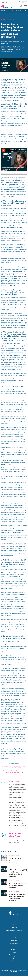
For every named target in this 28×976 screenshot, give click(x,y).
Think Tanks (14, 927)
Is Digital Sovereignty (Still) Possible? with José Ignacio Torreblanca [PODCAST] (18, 873)
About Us (14, 922)
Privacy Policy (14, 940)
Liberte (5, 42)
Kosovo (21, 48)
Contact (14, 949)
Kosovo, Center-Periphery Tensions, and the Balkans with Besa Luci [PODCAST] (19, 10)
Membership (14, 924)
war (20, 49)
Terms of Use (14, 937)
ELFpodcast (4, 48)
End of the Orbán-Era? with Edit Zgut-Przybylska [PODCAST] (18, 885)
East (19, 46)
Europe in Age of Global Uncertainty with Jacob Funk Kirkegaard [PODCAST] (17, 897)
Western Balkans (6, 51)
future (11, 48)
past (17, 49)
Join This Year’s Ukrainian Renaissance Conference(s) (17, 861)
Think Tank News (5, 10)
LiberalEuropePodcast (8, 49)
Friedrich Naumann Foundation (14, 930)
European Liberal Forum (17, 42)
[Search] (21, 6)
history (16, 48)
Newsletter (14, 933)
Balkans (7, 46)
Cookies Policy (14, 943)
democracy (13, 46)
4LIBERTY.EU (16, 970)
